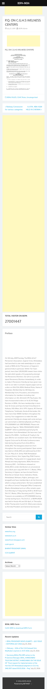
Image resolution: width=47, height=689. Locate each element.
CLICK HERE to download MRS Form (18, 628)
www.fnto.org (10, 531)
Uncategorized (32, 97)
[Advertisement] (23, 9)
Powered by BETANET (22, 684)
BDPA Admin (23, 28)
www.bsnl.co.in (10, 536)
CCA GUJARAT (10, 553)
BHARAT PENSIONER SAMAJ (15, 548)
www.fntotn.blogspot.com (15, 540)
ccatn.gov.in (9, 544)
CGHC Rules (21, 97)
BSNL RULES (11, 97)
